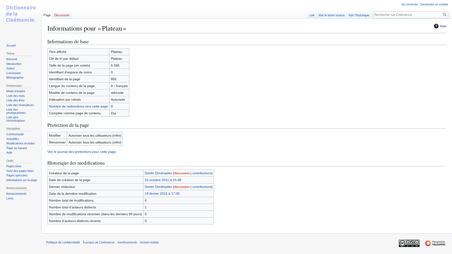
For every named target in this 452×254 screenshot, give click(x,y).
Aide (443, 26)
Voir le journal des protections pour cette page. (82, 152)
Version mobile (149, 242)
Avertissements (127, 242)
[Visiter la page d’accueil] (21, 19)
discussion (182, 173)
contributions (201, 173)
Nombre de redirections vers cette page (78, 106)
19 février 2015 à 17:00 (162, 193)
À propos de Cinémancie (99, 242)
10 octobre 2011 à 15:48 (163, 180)
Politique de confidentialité (63, 242)
